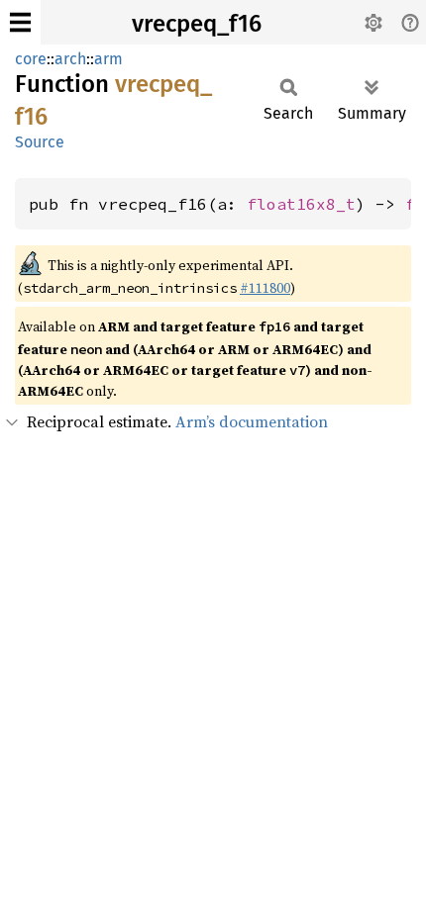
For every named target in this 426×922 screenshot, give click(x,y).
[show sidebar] (20, 22)
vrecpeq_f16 (197, 24)
